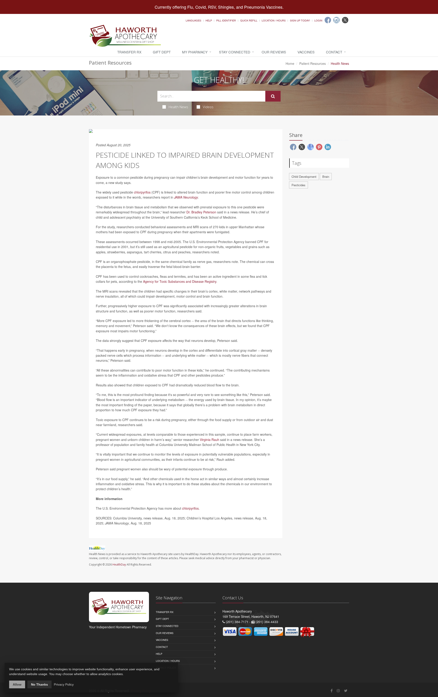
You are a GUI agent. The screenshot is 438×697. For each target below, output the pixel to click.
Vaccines (306, 52)
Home (290, 63)
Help (209, 20)
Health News (178, 107)
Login (318, 20)
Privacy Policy (64, 684)
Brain (325, 176)
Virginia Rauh (209, 439)
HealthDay (119, 564)
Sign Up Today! (300, 20)
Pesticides (298, 185)
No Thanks (39, 684)
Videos (208, 107)
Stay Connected (234, 52)
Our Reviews (274, 52)
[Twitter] (345, 20)
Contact (334, 52)
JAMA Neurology (186, 197)
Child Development (304, 176)
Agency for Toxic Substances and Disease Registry (179, 281)
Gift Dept (162, 52)
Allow (17, 684)
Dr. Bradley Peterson (201, 212)
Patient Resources (312, 63)
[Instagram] (336, 20)
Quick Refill (248, 20)
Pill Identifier (226, 20)
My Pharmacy (195, 52)
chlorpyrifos (142, 192)
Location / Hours (274, 20)
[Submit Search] (273, 96)
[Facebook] (328, 20)
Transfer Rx (129, 52)
